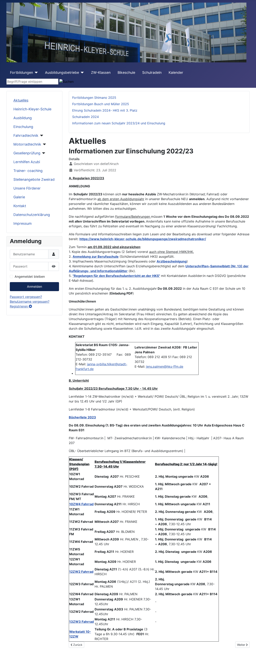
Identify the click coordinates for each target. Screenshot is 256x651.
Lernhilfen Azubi (26, 162)
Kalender (176, 72)
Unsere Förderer (27, 188)
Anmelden (34, 287)
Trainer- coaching (28, 171)
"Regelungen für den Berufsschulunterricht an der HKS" (116, 276)
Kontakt (19, 206)
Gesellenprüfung (26, 153)
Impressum (22, 223)
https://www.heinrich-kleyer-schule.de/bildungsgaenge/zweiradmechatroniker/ (142, 239)
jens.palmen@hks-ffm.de (164, 366)
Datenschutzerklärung (31, 215)
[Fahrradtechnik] (40, 135)
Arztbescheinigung (172, 261)
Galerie (19, 197)
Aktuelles (20, 100)
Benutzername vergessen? (29, 302)
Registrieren (19, 306)
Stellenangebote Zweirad (34, 179)
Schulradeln (152, 72)
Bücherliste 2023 (82, 417)
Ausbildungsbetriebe (62, 72)
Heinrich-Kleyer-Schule (32, 109)
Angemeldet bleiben (30, 277)
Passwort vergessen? (26, 297)
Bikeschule (126, 72)
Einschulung (23, 127)
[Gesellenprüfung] (42, 153)
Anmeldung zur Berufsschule (96, 257)
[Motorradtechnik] (43, 144)
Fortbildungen (21, 72)
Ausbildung (22, 118)
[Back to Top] (249, 643)
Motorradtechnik (27, 144)
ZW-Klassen (101, 72)
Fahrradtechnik (25, 135)
